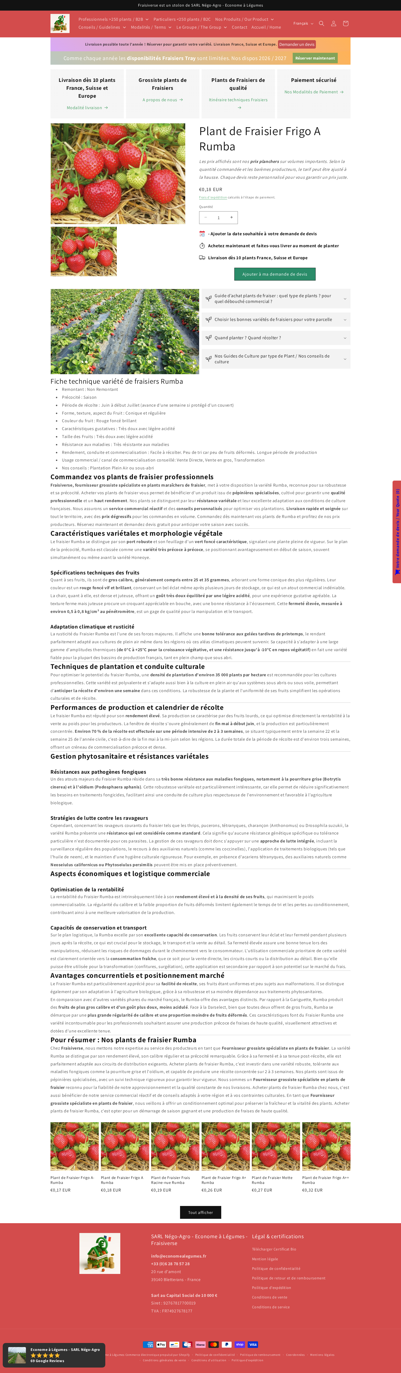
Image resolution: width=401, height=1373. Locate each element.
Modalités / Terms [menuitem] (148, 27)
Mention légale (265, 1258)
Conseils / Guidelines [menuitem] (100, 27)
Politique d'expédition (271, 1287)
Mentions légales (322, 1355)
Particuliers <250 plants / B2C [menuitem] (182, 19)
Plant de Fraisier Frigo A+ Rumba (224, 1180)
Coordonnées (295, 1355)
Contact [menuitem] (239, 27)
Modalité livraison (84, 108)
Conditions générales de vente (164, 1360)
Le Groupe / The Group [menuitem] (199, 27)
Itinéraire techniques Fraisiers (238, 100)
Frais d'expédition (213, 197)
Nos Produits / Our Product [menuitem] (241, 19)
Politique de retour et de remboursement (289, 1278)
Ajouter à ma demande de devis (275, 274)
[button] (322, 23)
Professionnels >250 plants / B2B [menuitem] (111, 19)
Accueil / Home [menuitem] (266, 27)
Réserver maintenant (315, 58)
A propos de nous (160, 100)
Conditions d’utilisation (208, 1360)
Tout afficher (200, 1212)
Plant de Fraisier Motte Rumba (272, 1180)
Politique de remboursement (260, 1355)
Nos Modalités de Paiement (311, 92)
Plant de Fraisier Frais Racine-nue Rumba (170, 1180)
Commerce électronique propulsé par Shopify (157, 1355)
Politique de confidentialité (276, 1268)
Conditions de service (271, 1307)
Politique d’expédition (247, 1360)
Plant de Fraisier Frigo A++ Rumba (325, 1180)
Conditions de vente (270, 1297)
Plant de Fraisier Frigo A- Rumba (72, 1180)
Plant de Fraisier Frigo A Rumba (122, 1180)
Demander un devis (297, 44)
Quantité (206, 206)
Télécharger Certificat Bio (274, 1249)
